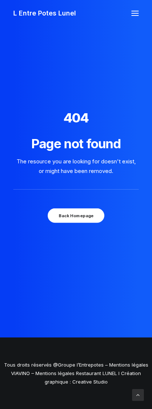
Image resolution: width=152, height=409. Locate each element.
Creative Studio (90, 382)
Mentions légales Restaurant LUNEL (76, 373)
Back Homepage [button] (76, 215)
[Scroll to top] (138, 394)
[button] (135, 13)
